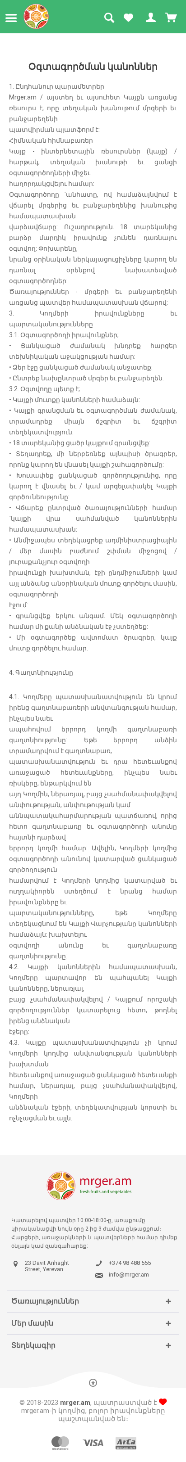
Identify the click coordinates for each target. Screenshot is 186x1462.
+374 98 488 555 (130, 1263)
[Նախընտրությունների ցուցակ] (128, 18)
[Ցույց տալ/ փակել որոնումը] (109, 18)
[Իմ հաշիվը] (150, 18)
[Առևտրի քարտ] (172, 18)
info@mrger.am (129, 1275)
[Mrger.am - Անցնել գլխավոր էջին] (36, 16)
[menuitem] (13, 18)
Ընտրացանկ (13, 18)
